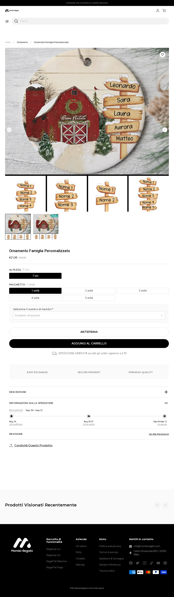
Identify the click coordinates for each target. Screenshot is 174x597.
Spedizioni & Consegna (111, 558)
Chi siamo (81, 546)
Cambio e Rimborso (110, 564)
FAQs (79, 552)
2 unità (89, 290)
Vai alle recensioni (159, 434)
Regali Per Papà (54, 567)
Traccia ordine (107, 570)
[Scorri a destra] (164, 129)
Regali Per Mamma (56, 561)
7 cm (35, 275)
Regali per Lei (53, 555)
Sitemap (80, 564)
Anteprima (89, 332)
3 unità (142, 290)
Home (8, 42)
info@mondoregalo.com (147, 546)
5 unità (89, 298)
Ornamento (22, 42)
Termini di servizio (108, 552)
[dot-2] (18, 227)
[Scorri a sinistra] (9, 129)
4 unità (35, 298)
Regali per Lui (53, 549)
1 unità (35, 290)
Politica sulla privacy (110, 546)
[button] (89, 310)
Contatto (80, 558)
